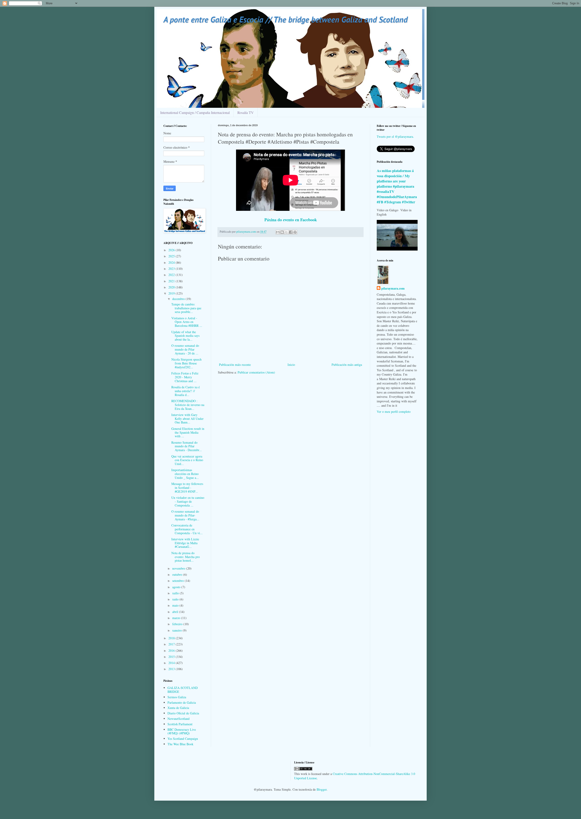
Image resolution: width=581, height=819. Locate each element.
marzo (176, 618)
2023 (172, 268)
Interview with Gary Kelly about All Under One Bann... (187, 419)
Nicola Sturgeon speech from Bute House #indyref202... (186, 363)
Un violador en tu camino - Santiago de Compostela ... (187, 501)
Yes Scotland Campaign (182, 738)
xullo (176, 593)
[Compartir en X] (286, 232)
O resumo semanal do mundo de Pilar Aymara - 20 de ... (185, 349)
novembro (179, 568)
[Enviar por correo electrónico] (278, 232)
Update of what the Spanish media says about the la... (185, 336)
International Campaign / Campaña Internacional (195, 112)
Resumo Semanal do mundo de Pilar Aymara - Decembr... (186, 446)
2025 (172, 256)
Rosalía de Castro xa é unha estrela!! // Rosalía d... (185, 391)
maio (176, 605)
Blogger (322, 789)
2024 (172, 262)
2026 (172, 250)
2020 (172, 287)
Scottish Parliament (179, 724)
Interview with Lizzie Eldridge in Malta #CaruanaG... (185, 543)
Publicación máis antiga (347, 364)
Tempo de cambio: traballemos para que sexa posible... (186, 308)
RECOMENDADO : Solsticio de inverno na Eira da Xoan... (187, 405)
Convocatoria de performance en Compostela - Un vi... (187, 529)
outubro (177, 574)
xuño (176, 599)
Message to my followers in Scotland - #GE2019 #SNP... (187, 488)
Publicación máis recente (235, 364)
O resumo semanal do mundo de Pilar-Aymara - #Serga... (185, 515)
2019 (172, 293)
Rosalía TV (245, 112)
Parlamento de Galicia (181, 702)
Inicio (291, 364)
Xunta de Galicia (178, 708)
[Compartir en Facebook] (290, 232)
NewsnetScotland (178, 718)
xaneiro (177, 630)
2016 (172, 650)
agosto (176, 587)
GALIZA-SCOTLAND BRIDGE (182, 690)
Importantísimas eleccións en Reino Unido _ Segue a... (185, 474)
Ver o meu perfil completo (394, 411)
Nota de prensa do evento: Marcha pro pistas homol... (185, 557)
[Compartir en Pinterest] (295, 232)
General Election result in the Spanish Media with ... (187, 432)
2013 (172, 669)
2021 (172, 281)
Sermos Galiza (176, 697)
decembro (179, 299)
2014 (172, 663)
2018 (172, 638)
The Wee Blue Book (180, 744)
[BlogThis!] (282, 232)
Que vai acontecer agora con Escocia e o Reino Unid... (187, 460)
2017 (172, 644)
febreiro (177, 624)
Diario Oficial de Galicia (183, 713)
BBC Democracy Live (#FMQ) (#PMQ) (181, 731)
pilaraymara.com (393, 288)
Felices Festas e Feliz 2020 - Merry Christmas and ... (184, 377)
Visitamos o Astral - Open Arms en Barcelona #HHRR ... (186, 322)
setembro (178, 580)
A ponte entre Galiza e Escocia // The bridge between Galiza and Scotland (285, 19)
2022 (172, 275)
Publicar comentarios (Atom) (256, 372)
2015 (172, 656)
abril (175, 612)
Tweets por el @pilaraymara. (395, 136)
